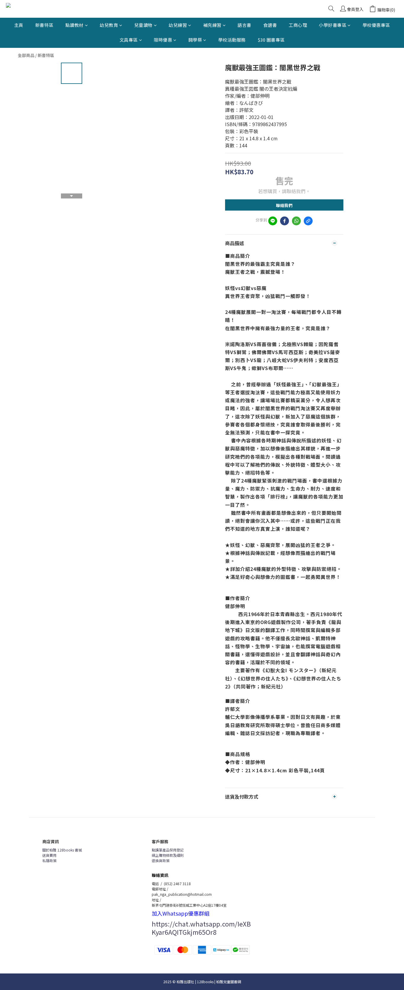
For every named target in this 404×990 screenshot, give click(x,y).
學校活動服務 (232, 40)
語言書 (244, 25)
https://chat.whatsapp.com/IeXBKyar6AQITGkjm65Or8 (201, 928)
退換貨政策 (160, 860)
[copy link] (308, 220)
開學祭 (195, 40)
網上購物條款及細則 (168, 855)
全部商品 (26, 55)
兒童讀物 (143, 25)
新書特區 (44, 25)
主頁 (18, 25)
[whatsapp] (296, 220)
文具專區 (128, 40)
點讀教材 (74, 25)
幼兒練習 (178, 25)
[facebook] (284, 220)
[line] (272, 220)
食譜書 (270, 25)
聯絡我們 (284, 205)
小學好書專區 (332, 25)
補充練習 (212, 25)
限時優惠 (163, 40)
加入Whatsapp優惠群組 (180, 913)
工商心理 (298, 25)
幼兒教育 (109, 25)
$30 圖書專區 (271, 40)
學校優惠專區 (376, 25)
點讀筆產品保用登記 (168, 849)
